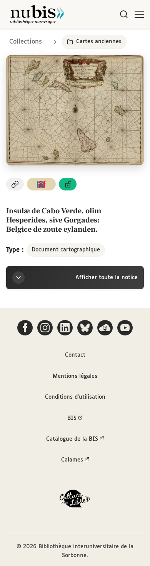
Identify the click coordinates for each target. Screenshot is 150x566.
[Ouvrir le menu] (139, 14)
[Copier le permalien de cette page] (15, 184)
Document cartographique (66, 250)
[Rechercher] (123, 14)
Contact (75, 355)
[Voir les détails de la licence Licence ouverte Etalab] (68, 184)
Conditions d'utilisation (75, 397)
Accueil (111, 39)
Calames (72, 460)
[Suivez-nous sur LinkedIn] (65, 327)
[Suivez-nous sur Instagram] (45, 327)
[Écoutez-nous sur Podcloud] (105, 327)
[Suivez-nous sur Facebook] (25, 327)
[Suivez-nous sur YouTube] (125, 327)
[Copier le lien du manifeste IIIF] (41, 184)
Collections (25, 42)
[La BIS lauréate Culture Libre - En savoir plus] (75, 500)
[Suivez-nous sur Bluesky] (85, 327)
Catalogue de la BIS (72, 439)
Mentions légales (75, 376)
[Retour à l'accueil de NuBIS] (37, 14)
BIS (72, 418)
